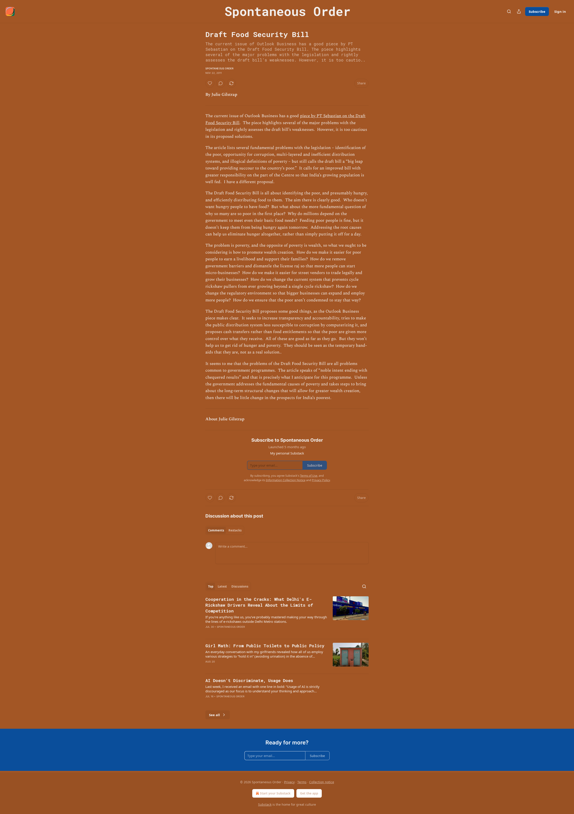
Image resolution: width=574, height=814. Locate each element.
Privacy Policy (321, 480)
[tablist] (224, 530)
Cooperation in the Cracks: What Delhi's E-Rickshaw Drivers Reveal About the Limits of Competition (259, 605)
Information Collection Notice (285, 480)
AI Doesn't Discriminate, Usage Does (249, 680)
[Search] (508, 11)
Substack (265, 804)
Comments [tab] (216, 530)
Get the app (309, 793)
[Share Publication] (518, 11)
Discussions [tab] (239, 586)
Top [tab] (210, 586)
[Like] (209, 83)
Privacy (289, 782)
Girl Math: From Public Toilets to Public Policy (264, 645)
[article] (287, 616)
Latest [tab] (222, 586)
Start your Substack (275, 793)
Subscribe (537, 11)
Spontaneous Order (219, 68)
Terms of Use (308, 476)
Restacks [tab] (234, 530)
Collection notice (321, 782)
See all (214, 715)
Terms (302, 782)
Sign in (560, 11)
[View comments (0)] (220, 83)
